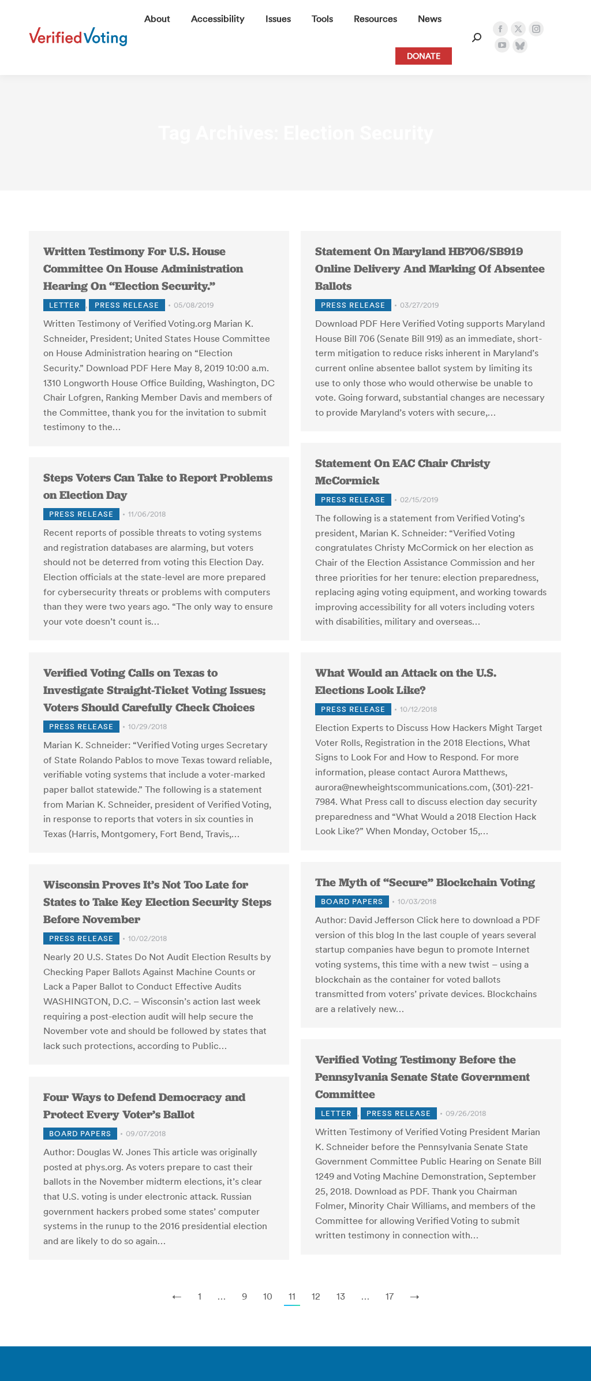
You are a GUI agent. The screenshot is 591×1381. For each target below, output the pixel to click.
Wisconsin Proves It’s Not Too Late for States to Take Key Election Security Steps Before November (157, 902)
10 (267, 1296)
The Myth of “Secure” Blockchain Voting (425, 882)
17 (390, 1296)
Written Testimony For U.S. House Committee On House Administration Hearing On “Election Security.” (143, 268)
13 (340, 1296)
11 (292, 1296)
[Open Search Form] (476, 37)
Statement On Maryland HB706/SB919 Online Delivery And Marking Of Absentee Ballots (430, 268)
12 (316, 1296)
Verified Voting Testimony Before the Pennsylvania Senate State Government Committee (422, 1077)
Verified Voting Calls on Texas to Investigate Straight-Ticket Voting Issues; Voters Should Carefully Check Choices (154, 690)
